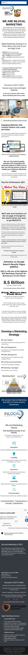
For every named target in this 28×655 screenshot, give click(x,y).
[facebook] (8, 599)
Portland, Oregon (21, 29)
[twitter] (11, 599)
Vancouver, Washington (8, 30)
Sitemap (20, 653)
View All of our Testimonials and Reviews (18, 528)
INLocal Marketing (7, 27)
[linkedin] (14, 599)
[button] (14, 120)
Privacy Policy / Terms (11, 653)
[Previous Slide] (1, 517)
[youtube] (16, 599)
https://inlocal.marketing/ (19, 649)
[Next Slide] (26, 517)
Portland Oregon (16, 550)
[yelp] (19, 599)
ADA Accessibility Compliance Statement (14, 651)
